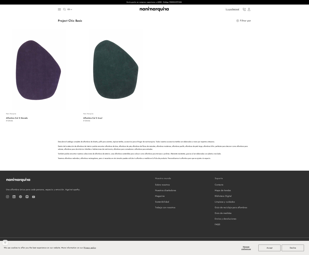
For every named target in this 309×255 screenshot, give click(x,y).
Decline (293, 247)
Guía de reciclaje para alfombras (231, 207)
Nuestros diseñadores (165, 190)
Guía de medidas (223, 213)
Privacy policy (90, 247)
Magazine (160, 196)
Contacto (219, 184)
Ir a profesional (232, 9)
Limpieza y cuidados (225, 201)
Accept (269, 247)
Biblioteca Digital (223, 196)
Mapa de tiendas (223, 190)
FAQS (217, 224)
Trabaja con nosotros (165, 207)
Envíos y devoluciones (225, 218)
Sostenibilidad (162, 201)
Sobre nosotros (162, 184)
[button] (60, 9)
